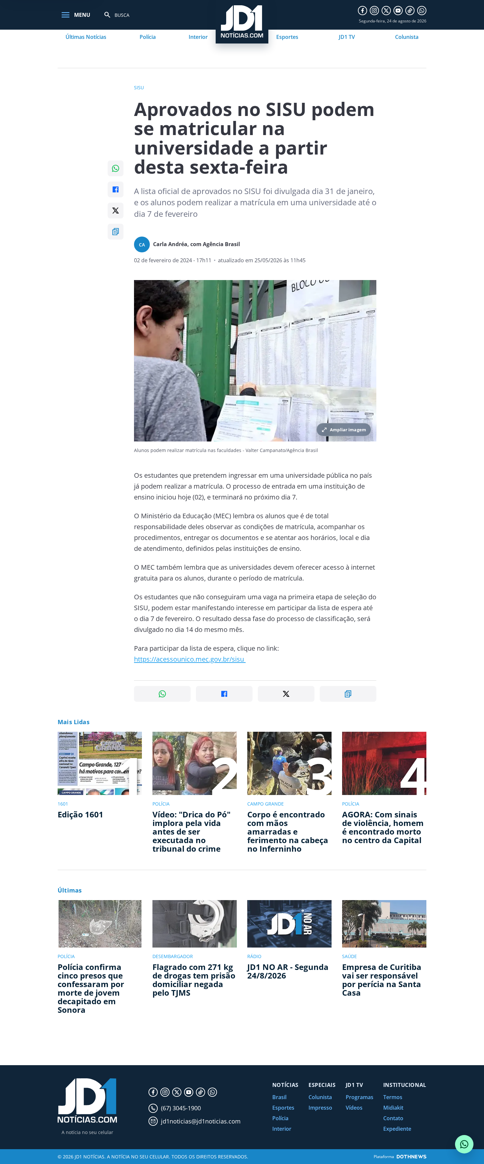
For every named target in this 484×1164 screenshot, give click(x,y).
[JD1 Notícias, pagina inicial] (87, 1100)
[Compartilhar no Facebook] (115, 189)
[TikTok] (410, 10)
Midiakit (393, 1107)
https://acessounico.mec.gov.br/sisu (189, 659)
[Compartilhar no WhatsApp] (115, 168)
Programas (359, 1097)
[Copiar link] (115, 232)
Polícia (148, 37)
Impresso (320, 1107)
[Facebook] (362, 10)
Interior (198, 37)
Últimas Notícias (86, 37)
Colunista (406, 37)
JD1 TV (347, 37)
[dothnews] (411, 1156)
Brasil (279, 1097)
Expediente (397, 1128)
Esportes (287, 37)
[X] (386, 10)
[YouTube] (398, 10)
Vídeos (354, 1107)
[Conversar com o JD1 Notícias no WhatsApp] (464, 1144)
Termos (392, 1097)
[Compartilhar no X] (115, 210)
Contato (393, 1118)
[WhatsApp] (421, 10)
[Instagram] (374, 10)
